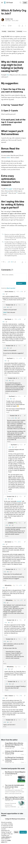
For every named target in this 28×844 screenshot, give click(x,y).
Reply (3, 301)
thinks (8, 157)
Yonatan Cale (9, 19)
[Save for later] (19, 25)
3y (14, 291)
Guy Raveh (10, 358)
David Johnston (9, 291)
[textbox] (13, 278)
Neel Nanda (8, 319)
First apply (9, 189)
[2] (16, 192)
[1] (7, 192)
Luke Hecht (7, 800)
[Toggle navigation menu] (2, 2)
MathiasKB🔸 (8, 788)
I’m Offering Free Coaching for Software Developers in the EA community (14, 759)
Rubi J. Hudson (9, 695)
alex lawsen (8, 541)
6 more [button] (25, 31)
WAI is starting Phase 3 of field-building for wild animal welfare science (14, 799)
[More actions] (25, 25)
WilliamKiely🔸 (9, 585)
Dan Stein (7, 775)
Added (4, 312)
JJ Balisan (11, 522)
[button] (3, 291)
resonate (19, 501)
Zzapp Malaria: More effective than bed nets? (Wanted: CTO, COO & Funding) (14, 744)
